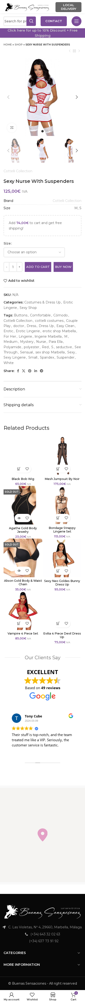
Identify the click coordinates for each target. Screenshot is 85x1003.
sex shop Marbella (50, 352)
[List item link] (42, 934)
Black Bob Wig (23, 479)
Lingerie (25, 336)
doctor (18, 326)
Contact (53, 21)
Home (8, 44)
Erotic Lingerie (28, 331)
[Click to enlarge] (12, 127)
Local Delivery (68, 7)
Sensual (26, 352)
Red (45, 347)
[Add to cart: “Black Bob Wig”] (19, 469)
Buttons (20, 315)
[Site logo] (27, 7)
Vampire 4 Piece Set (23, 633)
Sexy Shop (28, 308)
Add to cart (38, 267)
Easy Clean (65, 326)
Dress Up (46, 326)
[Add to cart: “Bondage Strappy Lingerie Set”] (58, 518)
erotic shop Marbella (59, 331)
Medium (10, 342)
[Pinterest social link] (30, 371)
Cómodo (60, 315)
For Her (10, 336)
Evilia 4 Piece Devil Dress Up (62, 635)
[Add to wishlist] (27, 469)
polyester (31, 347)
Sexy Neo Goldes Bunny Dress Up (62, 582)
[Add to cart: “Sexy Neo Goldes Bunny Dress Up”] (58, 571)
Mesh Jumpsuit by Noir (62, 479)
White (9, 363)
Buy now (63, 267)
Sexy (71, 352)
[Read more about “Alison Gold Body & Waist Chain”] (19, 571)
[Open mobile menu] (76, 21)
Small (32, 357)
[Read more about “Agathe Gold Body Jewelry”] (19, 518)
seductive (64, 347)
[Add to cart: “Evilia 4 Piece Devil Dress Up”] (58, 623)
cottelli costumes (49, 321)
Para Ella (56, 342)
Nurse (41, 342)
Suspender (65, 357)
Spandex (47, 357)
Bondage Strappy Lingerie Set (62, 529)
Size (7, 243)
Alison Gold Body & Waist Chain (23, 582)
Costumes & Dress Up (42, 302)
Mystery (27, 342)
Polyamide (12, 347)
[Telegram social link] (41, 371)
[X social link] (24, 371)
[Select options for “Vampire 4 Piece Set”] (19, 623)
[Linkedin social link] (35, 371)
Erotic (8, 331)
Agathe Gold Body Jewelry (23, 529)
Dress (31, 326)
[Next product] (79, 51)
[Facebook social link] (18, 371)
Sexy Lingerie (15, 357)
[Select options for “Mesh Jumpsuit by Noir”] (58, 469)
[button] (42, 835)
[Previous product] (69, 51)
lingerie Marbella (48, 336)
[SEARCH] (31, 21)
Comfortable (40, 315)
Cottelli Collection (18, 171)
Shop (19, 44)
